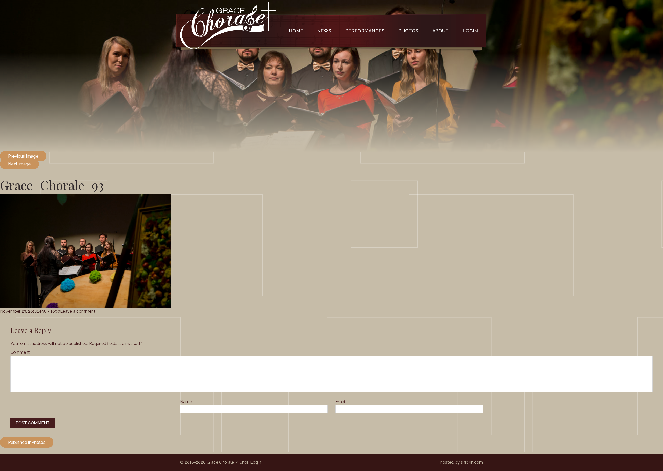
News (324, 30)
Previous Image (23, 156)
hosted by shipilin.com (461, 462)
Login (470, 30)
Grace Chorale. (221, 462)
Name (186, 401)
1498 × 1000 (48, 311)
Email (340, 401)
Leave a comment (77, 311)
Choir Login (250, 462)
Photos (408, 30)
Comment (21, 352)
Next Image (19, 163)
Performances (364, 30)
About (440, 30)
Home (296, 30)
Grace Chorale (228, 25)
